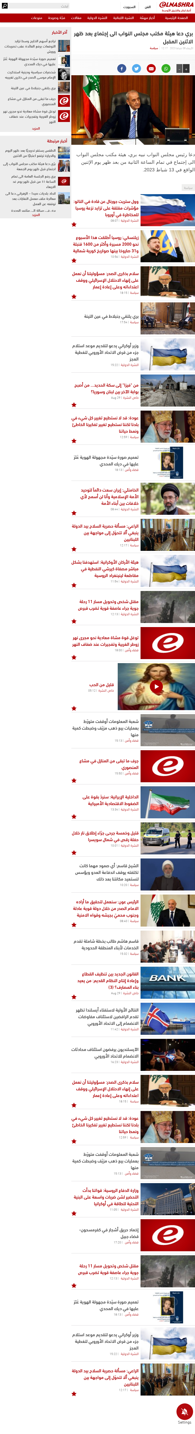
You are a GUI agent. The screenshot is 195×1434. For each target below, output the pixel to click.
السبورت (129, 6)
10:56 (114, 256)
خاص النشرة (131, 397)
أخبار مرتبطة (57, 140)
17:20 (117, 1242)
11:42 (114, 1028)
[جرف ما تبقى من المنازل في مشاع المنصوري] (168, 766)
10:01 (114, 845)
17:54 (123, 321)
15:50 (118, 773)
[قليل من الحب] (156, 686)
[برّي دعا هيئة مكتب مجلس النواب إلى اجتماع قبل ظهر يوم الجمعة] (64, 166)
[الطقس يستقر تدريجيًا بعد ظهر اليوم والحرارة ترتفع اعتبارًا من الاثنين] (64, 153)
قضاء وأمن (132, 469)
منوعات (36, 17)
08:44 (114, 508)
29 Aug (115, 397)
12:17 (123, 545)
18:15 (123, 292)
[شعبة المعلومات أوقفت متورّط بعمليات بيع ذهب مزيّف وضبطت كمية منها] (168, 730)
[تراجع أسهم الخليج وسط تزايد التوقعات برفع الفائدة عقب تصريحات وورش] (64, 46)
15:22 (114, 364)
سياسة (154, 47)
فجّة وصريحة (56, 17)
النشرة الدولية (97, 17)
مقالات (76, 17)
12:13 (114, 613)
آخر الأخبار (59, 32)
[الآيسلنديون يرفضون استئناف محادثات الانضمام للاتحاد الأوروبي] (168, 1055)
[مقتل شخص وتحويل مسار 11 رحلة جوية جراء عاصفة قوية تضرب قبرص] (168, 607)
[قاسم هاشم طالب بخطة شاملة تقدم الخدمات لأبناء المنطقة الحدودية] (168, 947)
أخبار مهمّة (147, 17)
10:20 (123, 884)
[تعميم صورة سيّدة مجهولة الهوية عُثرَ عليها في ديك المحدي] (168, 463)
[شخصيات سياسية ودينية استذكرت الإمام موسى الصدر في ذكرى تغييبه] (64, 74)
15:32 (123, 953)
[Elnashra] (176, 5)
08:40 (123, 920)
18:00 (118, 649)
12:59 (123, 436)
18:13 (118, 469)
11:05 (113, 1209)
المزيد (36, 128)
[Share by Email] (151, 68)
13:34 (114, 809)
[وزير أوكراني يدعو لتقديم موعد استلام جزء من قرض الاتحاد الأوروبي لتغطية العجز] (168, 354)
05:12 (92, 690)
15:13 (118, 740)
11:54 (114, 581)
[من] (168, 391)
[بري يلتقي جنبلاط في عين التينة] (168, 318)
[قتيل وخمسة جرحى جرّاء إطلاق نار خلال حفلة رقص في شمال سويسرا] (168, 838)
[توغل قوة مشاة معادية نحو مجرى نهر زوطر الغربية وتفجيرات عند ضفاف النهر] (168, 643)
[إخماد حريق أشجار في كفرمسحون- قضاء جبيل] (168, 1235)
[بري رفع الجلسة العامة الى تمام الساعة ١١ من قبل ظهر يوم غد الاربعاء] (64, 181)
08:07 (114, 220)
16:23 (114, 1061)
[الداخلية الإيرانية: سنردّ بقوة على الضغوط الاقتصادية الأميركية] (168, 802)
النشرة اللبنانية (123, 17)
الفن (148, 6)
